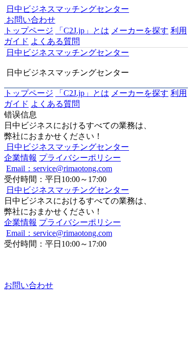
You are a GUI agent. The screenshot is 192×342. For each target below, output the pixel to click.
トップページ (28, 30)
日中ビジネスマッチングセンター (67, 9)
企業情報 (20, 157)
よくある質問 (55, 41)
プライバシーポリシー (80, 157)
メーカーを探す (139, 30)
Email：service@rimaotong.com (59, 168)
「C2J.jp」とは (82, 30)
